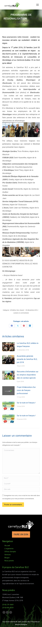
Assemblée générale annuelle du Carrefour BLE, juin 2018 (27, 359)
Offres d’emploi (10, 552)
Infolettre (13, 310)
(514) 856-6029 (7, 608)
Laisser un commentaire (21, 313)
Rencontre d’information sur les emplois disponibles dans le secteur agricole (27, 375)
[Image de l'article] (8, 346)
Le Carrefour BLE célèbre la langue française (27, 344)
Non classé (20, 310)
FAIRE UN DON (21, 534)
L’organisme (8, 549)
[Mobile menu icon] (37, 5)
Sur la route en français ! (26, 403)
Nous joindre (9, 561)
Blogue (7, 558)
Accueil (7, 546)
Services (7, 555)
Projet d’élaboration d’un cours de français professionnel (26, 390)
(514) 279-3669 (7, 605)
